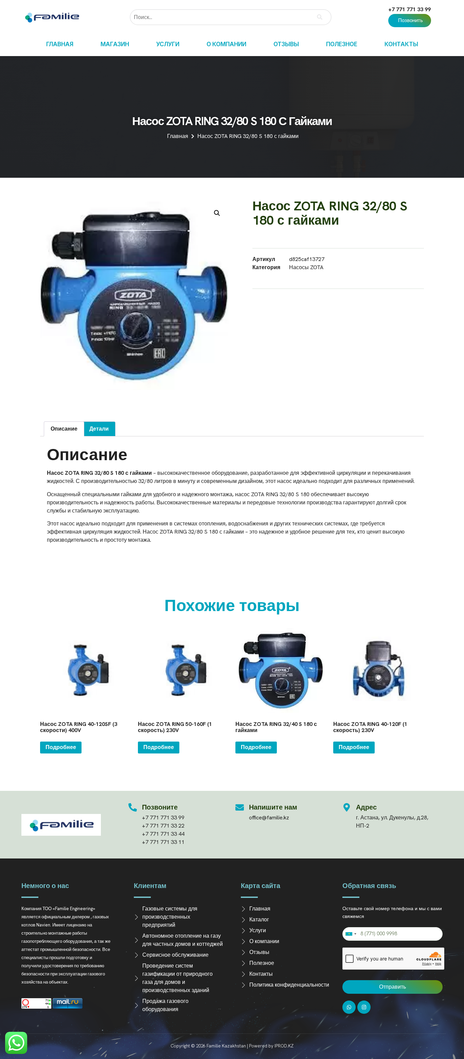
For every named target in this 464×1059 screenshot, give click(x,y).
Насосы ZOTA (306, 267)
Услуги (167, 44)
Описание (64, 428)
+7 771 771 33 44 (163, 833)
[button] (409, 20)
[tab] (64, 428)
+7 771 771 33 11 (163, 842)
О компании (226, 44)
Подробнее (61, 747)
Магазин (115, 44)
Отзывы (286, 44)
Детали (99, 428)
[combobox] (350, 933)
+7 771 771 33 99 (409, 9)
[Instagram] (364, 1007)
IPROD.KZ (283, 1046)
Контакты (401, 44)
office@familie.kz (269, 817)
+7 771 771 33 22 (163, 825)
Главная (59, 44)
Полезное (341, 44)
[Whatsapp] (349, 1007)
